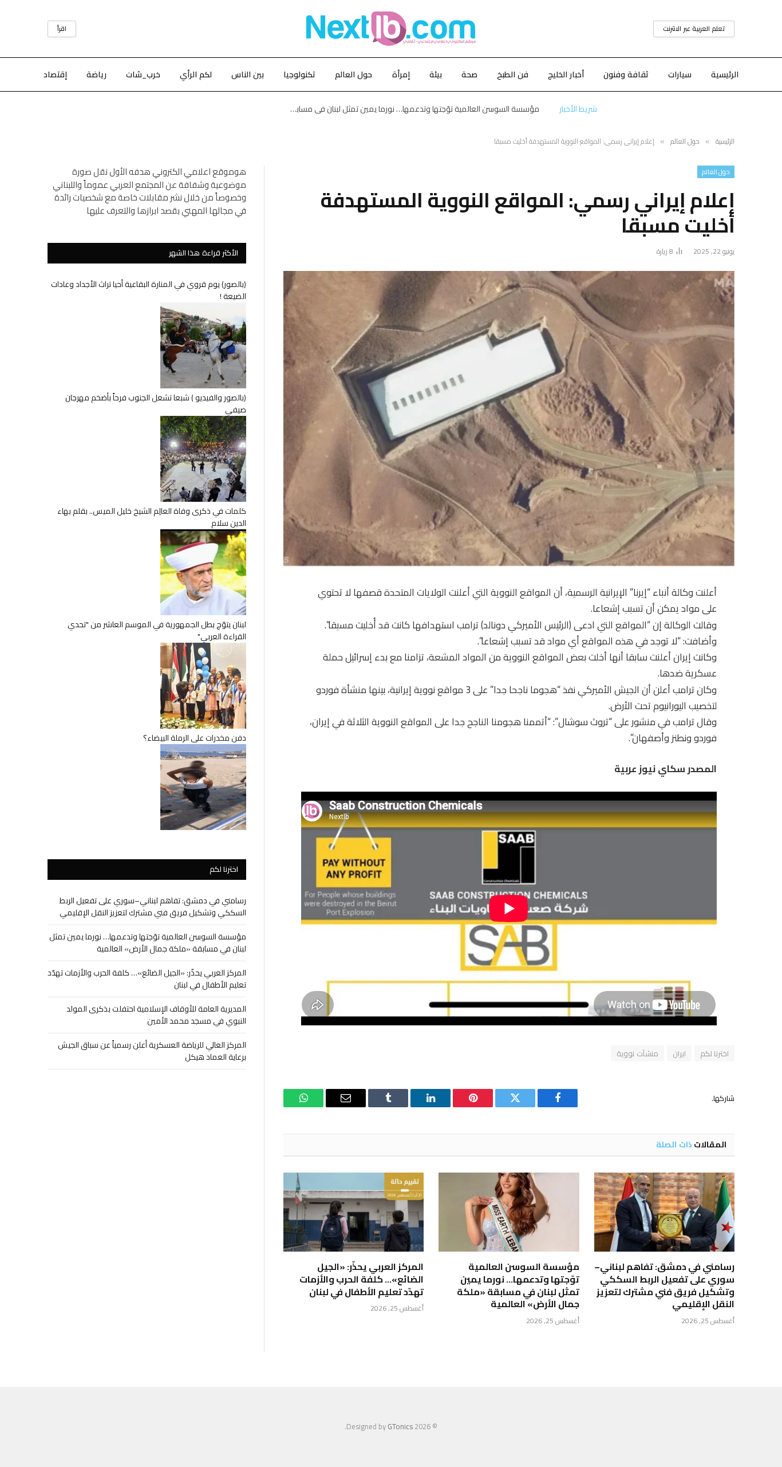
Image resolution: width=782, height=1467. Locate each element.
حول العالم (353, 74)
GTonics (400, 1426)
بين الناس (247, 74)
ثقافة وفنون (626, 74)
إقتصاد (55, 74)
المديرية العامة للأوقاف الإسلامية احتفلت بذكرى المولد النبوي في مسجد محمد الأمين (156, 1014)
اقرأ (61, 28)
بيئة (435, 74)
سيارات (680, 74)
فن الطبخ (512, 74)
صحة (469, 74)
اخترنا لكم (714, 1053)
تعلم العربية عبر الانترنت (694, 28)
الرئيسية (724, 74)
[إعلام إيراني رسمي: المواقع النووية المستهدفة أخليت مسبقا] (508, 418)
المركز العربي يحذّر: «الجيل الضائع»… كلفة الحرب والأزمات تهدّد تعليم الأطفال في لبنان (361, 1279)
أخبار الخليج (566, 74)
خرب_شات (143, 74)
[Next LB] (391, 29)
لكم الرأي (196, 74)
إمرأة (401, 74)
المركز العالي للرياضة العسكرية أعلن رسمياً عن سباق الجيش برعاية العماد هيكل (152, 1050)
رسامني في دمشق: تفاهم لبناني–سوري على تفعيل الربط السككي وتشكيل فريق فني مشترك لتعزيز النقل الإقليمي (664, 1286)
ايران (679, 1053)
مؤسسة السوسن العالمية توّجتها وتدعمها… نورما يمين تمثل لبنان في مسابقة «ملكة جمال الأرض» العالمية (410, 109)
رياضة (96, 74)
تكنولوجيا (299, 74)
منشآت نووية (637, 1053)
